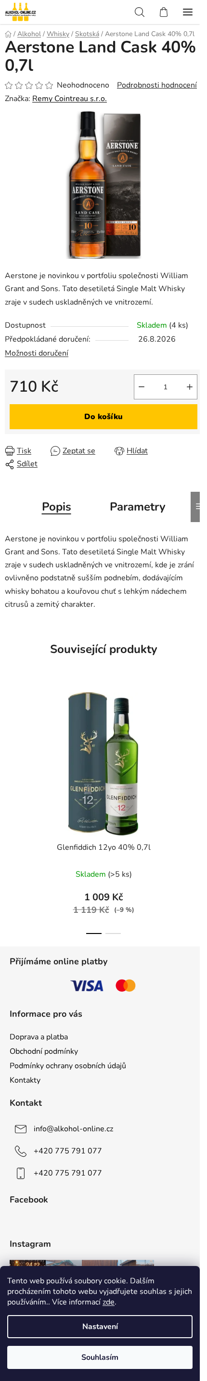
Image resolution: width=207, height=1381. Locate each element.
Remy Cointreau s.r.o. (69, 98)
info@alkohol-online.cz (73, 1129)
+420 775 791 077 (68, 1151)
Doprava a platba (39, 1037)
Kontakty (25, 1080)
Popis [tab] (56, 506)
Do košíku (103, 416)
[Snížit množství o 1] (141, 387)
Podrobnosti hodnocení (157, 85)
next (197, 744)
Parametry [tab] (138, 506)
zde (109, 1302)
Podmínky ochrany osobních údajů (68, 1066)
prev (10, 744)
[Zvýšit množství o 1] (189, 387)
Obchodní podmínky (44, 1051)
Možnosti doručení (36, 353)
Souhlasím (99, 1357)
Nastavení (100, 1326)
